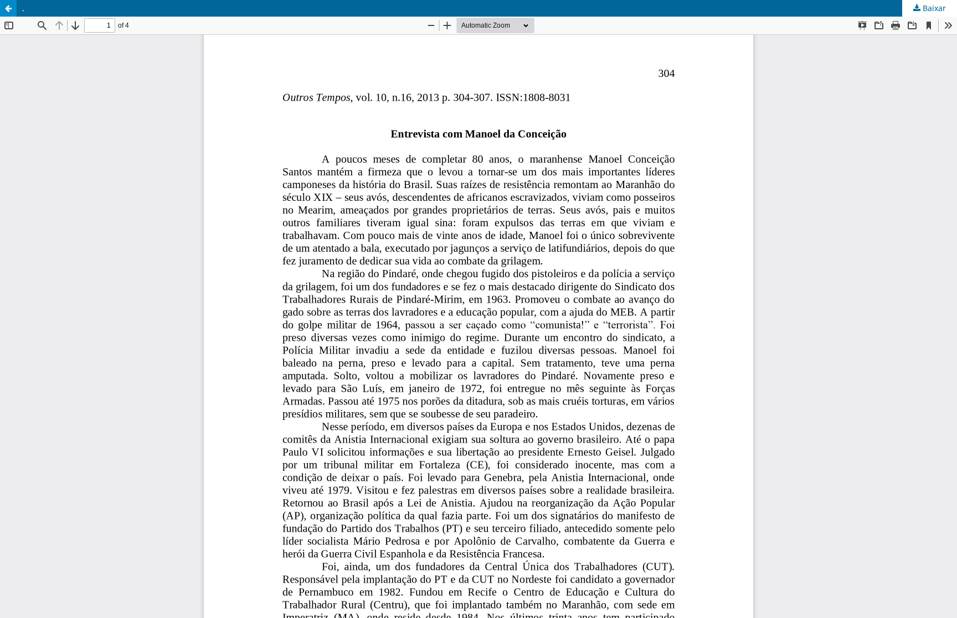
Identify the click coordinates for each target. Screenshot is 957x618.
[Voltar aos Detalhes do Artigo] (8, 8)
